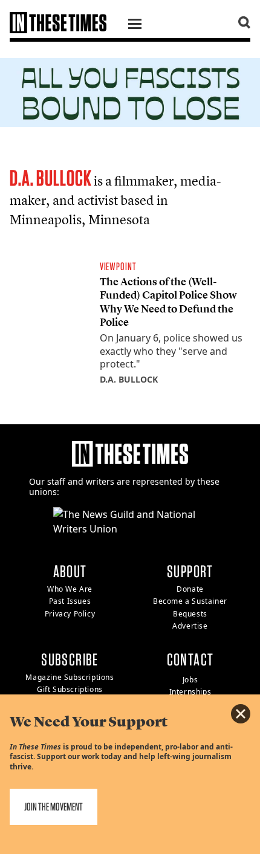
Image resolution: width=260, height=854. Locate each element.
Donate (190, 589)
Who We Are (70, 589)
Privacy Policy (70, 614)
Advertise (189, 626)
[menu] (134, 25)
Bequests (190, 614)
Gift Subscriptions (70, 689)
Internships (190, 692)
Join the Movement (53, 806)
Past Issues (70, 601)
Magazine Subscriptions (69, 677)
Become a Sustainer (190, 601)
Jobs (190, 679)
